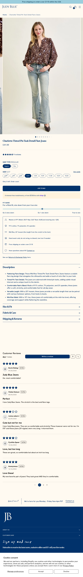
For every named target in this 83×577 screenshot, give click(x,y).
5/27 (28, 176)
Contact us (30, 251)
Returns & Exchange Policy (18, 257)
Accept (41, 571)
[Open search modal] (70, 7)
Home (5, 15)
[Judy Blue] (9, 6)
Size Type (10, 162)
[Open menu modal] (79, 7)
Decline (66, 571)
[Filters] (73, 356)
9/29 (42, 176)
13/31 (58, 176)
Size (6, 172)
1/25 (13, 176)
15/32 (66, 176)
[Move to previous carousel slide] (73, 335)
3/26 (20, 176)
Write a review (47, 356)
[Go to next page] (47, 485)
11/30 (50, 176)
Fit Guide (6, 203)
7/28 (35, 176)
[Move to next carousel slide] (78, 335)
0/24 (6, 176)
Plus (15, 166)
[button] (8, 154)
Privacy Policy (68, 566)
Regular (7, 166)
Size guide (76, 172)
